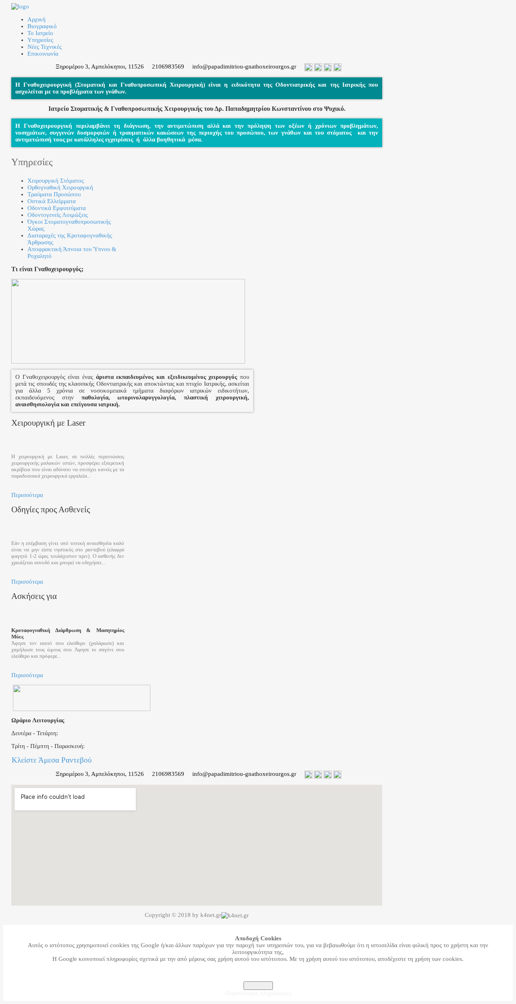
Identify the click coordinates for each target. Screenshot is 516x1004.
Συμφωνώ (258, 986)
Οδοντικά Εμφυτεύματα (56, 208)
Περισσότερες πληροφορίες (258, 993)
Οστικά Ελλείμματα (51, 201)
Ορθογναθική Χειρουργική (60, 187)
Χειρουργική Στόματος (55, 180)
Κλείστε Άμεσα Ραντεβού (52, 760)
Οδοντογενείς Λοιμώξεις (57, 215)
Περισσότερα (27, 495)
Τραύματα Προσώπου (54, 194)
